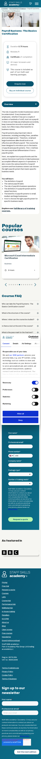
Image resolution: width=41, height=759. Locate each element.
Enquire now (20, 84)
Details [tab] (15, 343)
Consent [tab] (6, 343)
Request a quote (8, 590)
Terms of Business (9, 679)
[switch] (35, 390)
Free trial (5, 586)
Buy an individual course (20, 90)
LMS (4, 597)
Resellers (5, 615)
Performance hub (9, 604)
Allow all (20, 414)
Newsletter (6, 637)
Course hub (6, 601)
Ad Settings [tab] (26, 343)
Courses (4, 8)
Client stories (7, 630)
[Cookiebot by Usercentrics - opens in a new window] (28, 337)
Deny (20, 420)
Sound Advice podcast (11, 640)
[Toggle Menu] (36, 4)
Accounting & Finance (17, 8)
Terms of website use (10, 668)
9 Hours (31, 270)
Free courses (7, 633)
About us (5, 622)
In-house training (8, 611)
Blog (4, 626)
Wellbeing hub (7, 608)
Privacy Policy (7, 672)
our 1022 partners (16, 355)
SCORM (5, 619)
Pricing (4, 582)
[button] (6, 284)
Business (29, 264)
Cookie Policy (7, 675)
